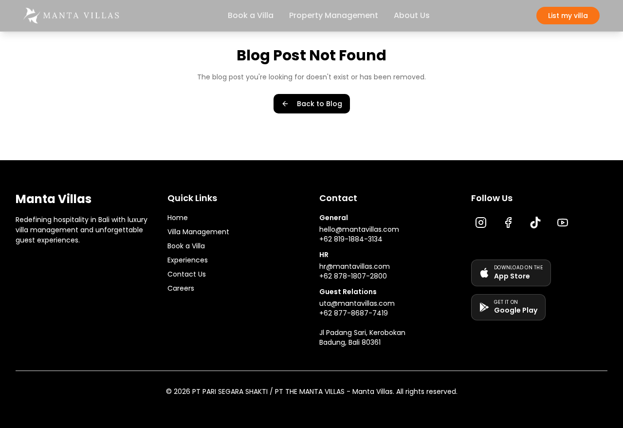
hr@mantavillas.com (354, 266)
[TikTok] (535, 222)
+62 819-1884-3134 (351, 239)
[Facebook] (508, 222)
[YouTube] (562, 222)
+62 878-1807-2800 (353, 276)
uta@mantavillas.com (357, 303)
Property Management (333, 15)
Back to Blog (319, 104)
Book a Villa (251, 15)
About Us (412, 15)
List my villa (568, 15)
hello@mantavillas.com (359, 229)
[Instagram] (481, 222)
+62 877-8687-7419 (353, 313)
